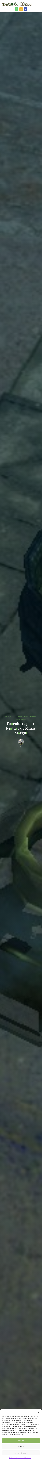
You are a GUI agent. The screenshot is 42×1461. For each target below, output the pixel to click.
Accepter (21, 1441)
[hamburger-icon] (37, 4)
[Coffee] (21, 9)
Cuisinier (18, 716)
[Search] (16, 9)
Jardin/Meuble (21, 719)
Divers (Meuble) (30, 716)
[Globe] (25, 9)
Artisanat (9, 716)
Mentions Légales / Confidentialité (20, 1458)
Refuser (21, 1447)
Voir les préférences (21, 1453)
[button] (39, 1412)
